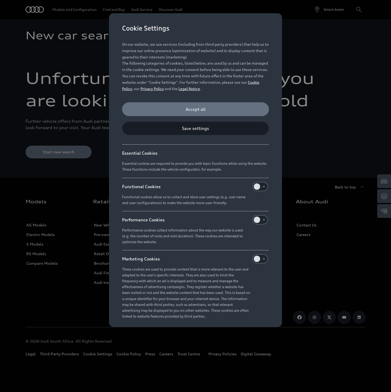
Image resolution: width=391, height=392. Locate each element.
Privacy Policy (152, 88)
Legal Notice (189, 88)
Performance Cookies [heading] (143, 219)
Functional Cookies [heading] (141, 186)
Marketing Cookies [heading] (141, 259)
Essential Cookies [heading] (139, 153)
